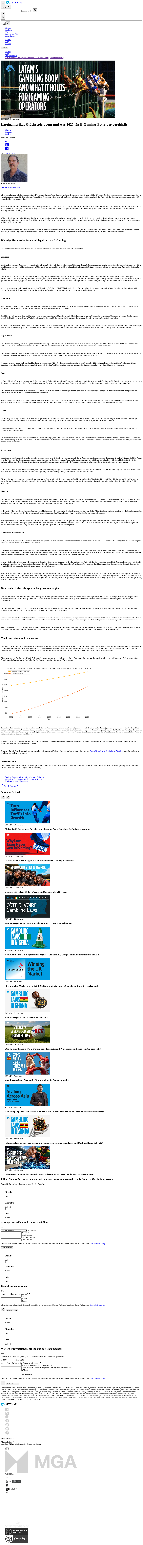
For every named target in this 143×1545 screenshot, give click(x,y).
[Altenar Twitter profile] (7, 1414)
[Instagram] (7, 1434)
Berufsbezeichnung (29, 1237)
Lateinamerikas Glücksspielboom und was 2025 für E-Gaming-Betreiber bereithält (34, 58)
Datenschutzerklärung (97, 1244)
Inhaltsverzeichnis (9, 184)
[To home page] (14, 3)
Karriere (8, 40)
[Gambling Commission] (9, 1475)
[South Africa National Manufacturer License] (11, 1490)
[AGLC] (36, 1519)
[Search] (3, 14)
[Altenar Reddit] (7, 1426)
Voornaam (25, 1233)
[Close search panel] (35, 10)
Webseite (25, 1370)
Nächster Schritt (7, 1247)
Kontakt (8, 44)
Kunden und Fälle (11, 34)
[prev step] (3, 1309)
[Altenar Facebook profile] (6, 1418)
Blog (7, 42)
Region (8, 134)
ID (23, 1296)
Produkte (8, 30)
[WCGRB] (16, 1542)
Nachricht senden (12, 1384)
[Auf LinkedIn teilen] (6, 149)
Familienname (27, 1235)
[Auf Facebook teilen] (6, 142)
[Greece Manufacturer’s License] (16, 1534)
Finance (8, 130)
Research (8, 132)
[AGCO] (14, 1479)
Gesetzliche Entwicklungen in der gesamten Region (23, 779)
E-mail (24, 1299)
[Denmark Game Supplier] (7, 1486)
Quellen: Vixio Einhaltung (10, 187)
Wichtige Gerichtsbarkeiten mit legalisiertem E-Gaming (24, 777)
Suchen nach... (27, 11)
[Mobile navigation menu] (3, 3)
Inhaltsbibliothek (11, 56)
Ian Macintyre (11, 153)
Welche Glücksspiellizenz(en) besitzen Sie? (37, 1365)
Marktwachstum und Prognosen (16, 781)
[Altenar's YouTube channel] (7, 1430)
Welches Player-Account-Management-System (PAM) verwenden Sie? (47, 1368)
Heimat (8, 28)
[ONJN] (7, 1449)
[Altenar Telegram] (7, 1422)
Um (6, 32)
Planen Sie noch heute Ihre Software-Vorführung (107, 751)
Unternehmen (27, 1240)
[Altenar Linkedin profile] (6, 1411)
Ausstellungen (10, 36)
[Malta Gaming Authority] (41, 1472)
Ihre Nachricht (27, 1375)
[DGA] (17, 1527)
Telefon (24, 1301)
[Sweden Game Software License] (7, 1494)
